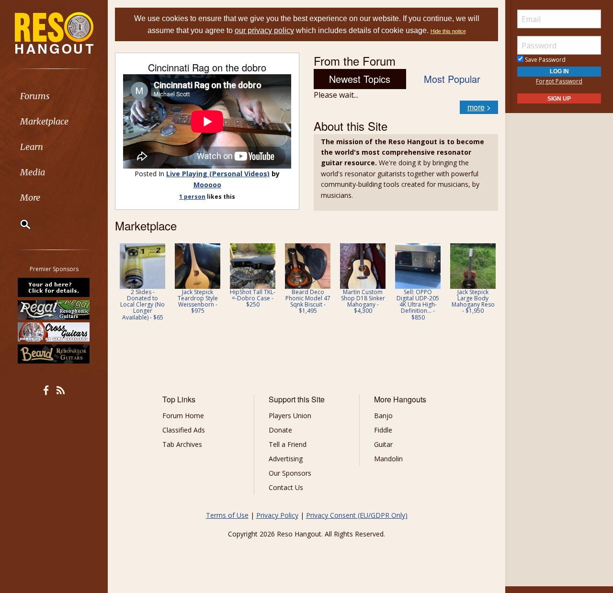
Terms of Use (227, 515)
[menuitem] (54, 96)
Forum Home (183, 415)
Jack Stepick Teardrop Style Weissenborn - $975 (198, 301)
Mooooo (207, 184)
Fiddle (383, 429)
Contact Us (286, 487)
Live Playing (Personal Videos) (218, 173)
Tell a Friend (287, 444)
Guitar (383, 444)
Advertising (286, 458)
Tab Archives (182, 444)
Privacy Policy (277, 515)
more (476, 107)
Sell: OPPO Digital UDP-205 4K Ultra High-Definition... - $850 (418, 304)
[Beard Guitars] (54, 354)
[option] (142, 281)
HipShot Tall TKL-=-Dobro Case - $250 (252, 298)
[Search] (19, 224)
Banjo (383, 415)
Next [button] (484, 285)
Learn (31, 146)
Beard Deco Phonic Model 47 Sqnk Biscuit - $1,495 (307, 301)
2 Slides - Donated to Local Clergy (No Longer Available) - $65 (142, 304)
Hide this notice (448, 31)
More (30, 197)
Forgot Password (559, 81)
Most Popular (452, 79)
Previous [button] (120, 285)
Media (32, 172)
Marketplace (44, 121)
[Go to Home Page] (54, 32)
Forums (35, 96)
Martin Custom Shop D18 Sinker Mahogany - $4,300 (363, 301)
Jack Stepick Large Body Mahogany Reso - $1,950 (473, 301)
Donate (280, 429)
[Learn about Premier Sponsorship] (54, 287)
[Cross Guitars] (54, 332)
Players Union (290, 415)
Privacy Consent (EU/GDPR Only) (357, 515)
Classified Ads (183, 429)
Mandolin (388, 458)
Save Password (544, 60)
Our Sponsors (290, 473)
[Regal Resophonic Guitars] (54, 309)
